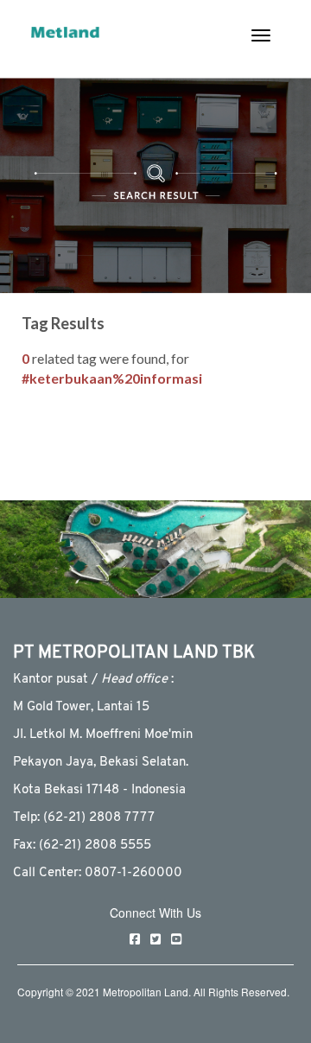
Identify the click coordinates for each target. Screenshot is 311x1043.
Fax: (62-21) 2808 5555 (82, 845)
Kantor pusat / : (93, 679)
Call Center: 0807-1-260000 (97, 873)
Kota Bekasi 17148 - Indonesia (99, 790)
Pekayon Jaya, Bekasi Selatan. (100, 762)
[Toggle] (261, 35)
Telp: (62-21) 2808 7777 (84, 817)
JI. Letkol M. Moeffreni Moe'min (103, 734)
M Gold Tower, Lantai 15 (81, 707)
